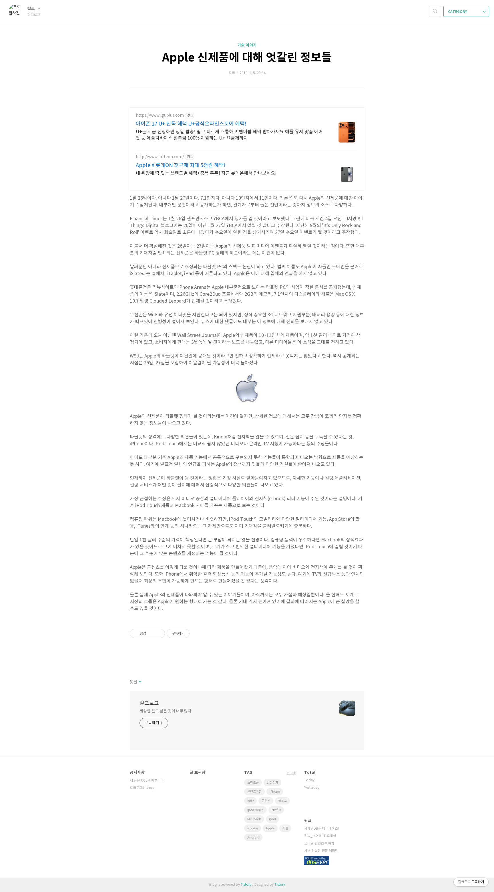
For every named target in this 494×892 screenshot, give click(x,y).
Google (252, 828)
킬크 (31, 8)
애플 (285, 828)
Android (253, 837)
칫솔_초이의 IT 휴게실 (320, 836)
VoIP (250, 801)
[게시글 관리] (158, 633)
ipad (272, 819)
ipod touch (255, 810)
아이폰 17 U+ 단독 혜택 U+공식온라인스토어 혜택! (191, 124)
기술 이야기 (247, 45)
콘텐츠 (266, 801)
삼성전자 (272, 782)
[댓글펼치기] (139, 682)
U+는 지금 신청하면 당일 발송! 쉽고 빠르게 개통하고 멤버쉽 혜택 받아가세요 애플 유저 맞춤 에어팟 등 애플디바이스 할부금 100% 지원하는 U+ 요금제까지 (229, 135)
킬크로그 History (142, 788)
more (291, 773)
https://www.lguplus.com (160, 115)
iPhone (275, 792)
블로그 (282, 801)
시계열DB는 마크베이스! (321, 829)
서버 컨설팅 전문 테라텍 (321, 851)
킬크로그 (149, 703)
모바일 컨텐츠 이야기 (319, 843)
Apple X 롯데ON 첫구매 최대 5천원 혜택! (181, 165)
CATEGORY (458, 12)
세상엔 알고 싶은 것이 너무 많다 (166, 711)
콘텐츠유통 (254, 792)
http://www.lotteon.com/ (160, 157)
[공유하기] (151, 633)
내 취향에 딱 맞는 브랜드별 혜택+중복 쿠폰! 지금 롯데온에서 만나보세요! (206, 173)
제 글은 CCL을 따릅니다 (147, 780)
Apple (270, 828)
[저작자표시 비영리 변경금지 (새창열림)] (197, 633)
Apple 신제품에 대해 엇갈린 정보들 (247, 58)
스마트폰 (253, 782)
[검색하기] (435, 11)
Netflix (276, 810)
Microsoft (254, 819)
